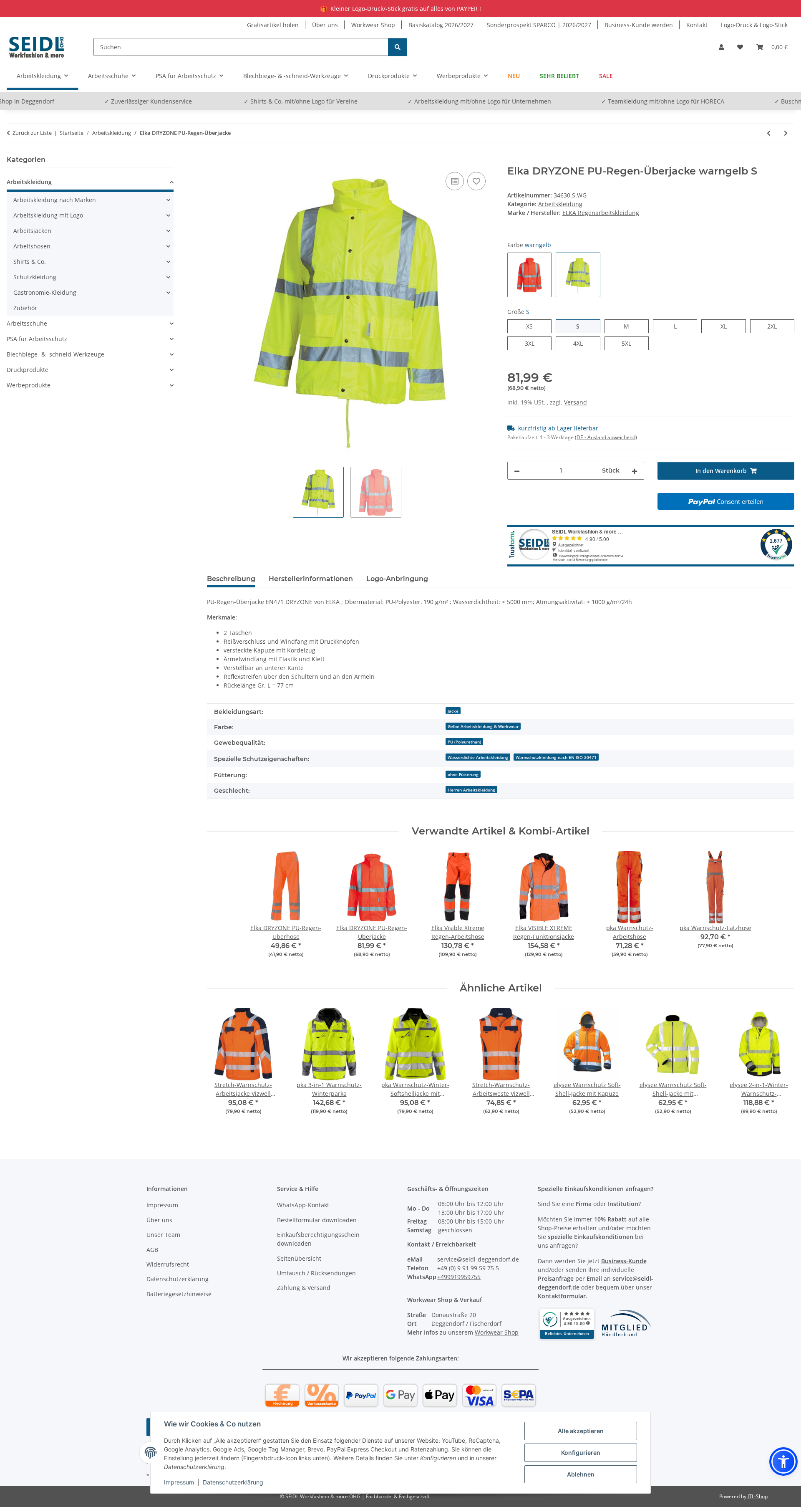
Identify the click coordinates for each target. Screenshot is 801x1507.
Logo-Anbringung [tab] (397, 579)
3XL (534, 343)
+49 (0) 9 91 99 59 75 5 (468, 1268)
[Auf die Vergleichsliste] (455, 181)
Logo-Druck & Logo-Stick (754, 25)
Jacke (453, 711)
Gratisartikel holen (273, 25)
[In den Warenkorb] (213, 160)
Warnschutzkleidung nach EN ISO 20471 (556, 757)
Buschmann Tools (764, 101)
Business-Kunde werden (639, 25)
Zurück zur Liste (32, 133)
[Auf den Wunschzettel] (476, 181)
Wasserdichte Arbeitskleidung (478, 757)
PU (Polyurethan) (464, 742)
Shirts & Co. (29, 261)
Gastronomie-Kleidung (44, 292)
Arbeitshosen (31, 246)
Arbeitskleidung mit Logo (48, 215)
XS (532, 326)
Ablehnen (580, 1474)
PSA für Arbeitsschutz (37, 339)
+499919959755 (459, 1277)
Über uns (325, 25)
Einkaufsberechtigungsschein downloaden (318, 1239)
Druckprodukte (27, 370)
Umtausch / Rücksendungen (316, 1273)
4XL (582, 343)
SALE (606, 76)
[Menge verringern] (517, 470)
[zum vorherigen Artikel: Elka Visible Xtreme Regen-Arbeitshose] (768, 133)
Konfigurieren (580, 1452)
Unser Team (163, 1235)
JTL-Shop (758, 1496)
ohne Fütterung (463, 774)
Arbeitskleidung (560, 204)
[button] (721, 47)
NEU (514, 76)
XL (726, 326)
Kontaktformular (562, 1296)
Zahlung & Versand (303, 1288)
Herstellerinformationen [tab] (311, 579)
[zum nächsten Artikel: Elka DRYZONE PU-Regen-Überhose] (785, 133)
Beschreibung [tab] (231, 579)
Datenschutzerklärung (233, 1482)
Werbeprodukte (28, 385)
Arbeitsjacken (32, 231)
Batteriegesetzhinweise (179, 1294)
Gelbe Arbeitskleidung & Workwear (483, 726)
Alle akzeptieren (581, 1430)
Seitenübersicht (299, 1258)
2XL (776, 326)
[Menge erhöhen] (634, 470)
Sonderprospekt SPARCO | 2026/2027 (539, 25)
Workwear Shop (373, 25)
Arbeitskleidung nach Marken (54, 200)
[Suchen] (397, 47)
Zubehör (25, 308)
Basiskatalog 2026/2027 (441, 25)
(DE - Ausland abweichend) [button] (606, 437)
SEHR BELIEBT (559, 76)
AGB (152, 1250)
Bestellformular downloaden (317, 1220)
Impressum (179, 1482)
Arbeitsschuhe (27, 323)
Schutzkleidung (34, 277)
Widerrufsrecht (167, 1264)
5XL (631, 343)
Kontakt (697, 25)
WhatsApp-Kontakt (303, 1205)
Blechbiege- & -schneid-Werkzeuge (55, 354)
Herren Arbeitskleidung (471, 790)
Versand (575, 402)
